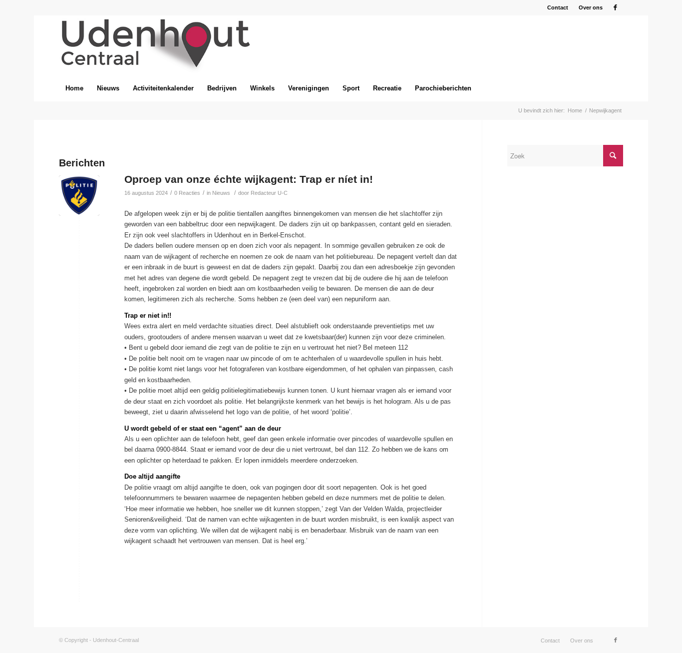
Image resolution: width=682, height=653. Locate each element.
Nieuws (221, 193)
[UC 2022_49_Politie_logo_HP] (79, 195)
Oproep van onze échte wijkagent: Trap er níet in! (248, 179)
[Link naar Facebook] (615, 7)
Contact (557, 7)
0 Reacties (187, 193)
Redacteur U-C (269, 193)
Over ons (591, 7)
